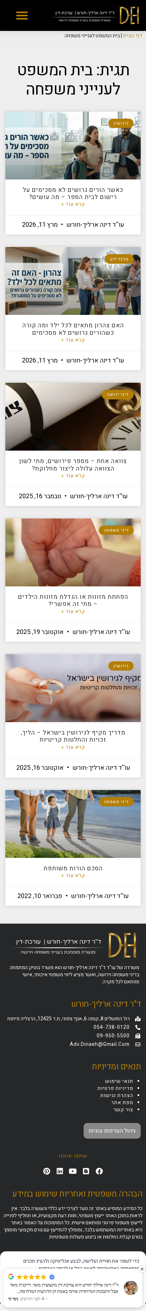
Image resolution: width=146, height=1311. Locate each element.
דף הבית (132, 35)
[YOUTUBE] (73, 1171)
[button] (22, 15)
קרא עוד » (73, 204)
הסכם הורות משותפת (73, 868)
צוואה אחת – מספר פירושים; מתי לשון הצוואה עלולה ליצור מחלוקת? (73, 465)
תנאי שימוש (119, 1081)
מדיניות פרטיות (115, 1088)
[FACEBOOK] (99, 1171)
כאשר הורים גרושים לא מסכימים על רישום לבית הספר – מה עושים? (73, 194)
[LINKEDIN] (60, 1171)
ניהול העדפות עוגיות (112, 1131)
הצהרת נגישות (116, 1095)
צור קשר (123, 1109)
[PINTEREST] (46, 1171)
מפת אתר (122, 1102)
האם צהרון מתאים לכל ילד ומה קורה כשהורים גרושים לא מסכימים (73, 329)
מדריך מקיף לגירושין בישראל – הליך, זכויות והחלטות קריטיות (73, 736)
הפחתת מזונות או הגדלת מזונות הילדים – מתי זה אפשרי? (73, 600)
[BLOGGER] (86, 1171)
